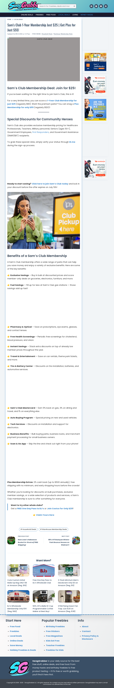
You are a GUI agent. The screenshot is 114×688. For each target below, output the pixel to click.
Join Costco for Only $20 (60, 508)
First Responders (40, 132)
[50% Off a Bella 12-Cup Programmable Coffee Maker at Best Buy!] (44, 596)
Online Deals (27, 15)
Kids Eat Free (52, 640)
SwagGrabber (39, 660)
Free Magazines (54, 636)
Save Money (16, 645)
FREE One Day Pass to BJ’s (30, 508)
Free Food (51, 15)
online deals (49, 664)
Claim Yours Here (45, 515)
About (85, 626)
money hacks (39, 667)
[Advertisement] (43, 165)
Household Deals (47, 34)
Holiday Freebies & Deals (23, 650)
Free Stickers (53, 631)
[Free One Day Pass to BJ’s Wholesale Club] (44, 570)
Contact (86, 631)
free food (64, 664)
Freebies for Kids (55, 650)
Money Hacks (87, 15)
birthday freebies (59, 667)
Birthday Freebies (55, 626)
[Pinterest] (106, 6)
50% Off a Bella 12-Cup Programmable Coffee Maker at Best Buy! (43, 609)
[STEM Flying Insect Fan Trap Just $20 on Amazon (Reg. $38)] (69, 596)
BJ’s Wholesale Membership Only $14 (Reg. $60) (16, 609)
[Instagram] (101, 6)
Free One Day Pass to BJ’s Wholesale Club (42, 581)
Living (75, 15)
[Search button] (74, 6)
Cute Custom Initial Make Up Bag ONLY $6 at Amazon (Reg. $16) (17, 583)
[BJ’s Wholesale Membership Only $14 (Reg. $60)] (18, 596)
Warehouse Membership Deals (63, 34)
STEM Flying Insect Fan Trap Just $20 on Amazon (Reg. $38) (68, 609)
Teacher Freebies (55, 645)
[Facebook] (91, 6)
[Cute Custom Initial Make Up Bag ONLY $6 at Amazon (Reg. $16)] (18, 570)
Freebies (40, 15)
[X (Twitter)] (96, 6)
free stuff (37, 664)
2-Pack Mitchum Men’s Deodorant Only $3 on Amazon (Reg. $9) (68, 583)
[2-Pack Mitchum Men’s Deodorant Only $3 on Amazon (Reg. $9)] (69, 570)
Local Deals (64, 15)
